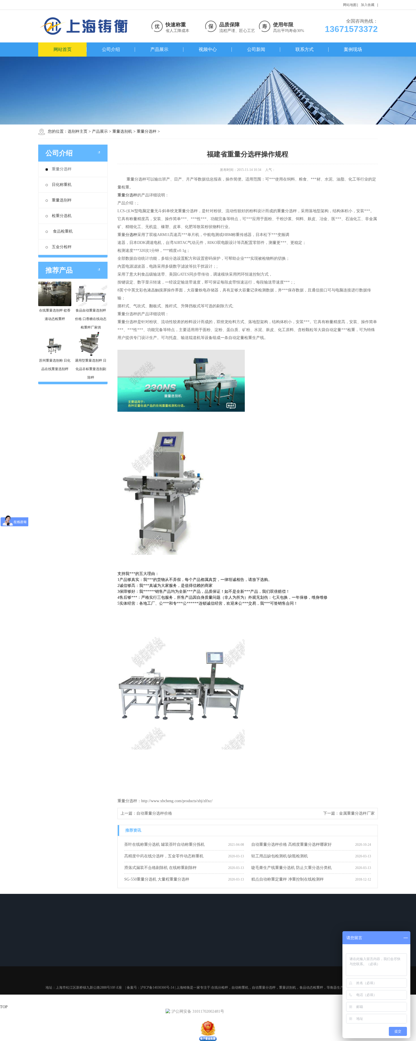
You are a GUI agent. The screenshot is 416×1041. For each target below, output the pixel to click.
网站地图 (350, 5)
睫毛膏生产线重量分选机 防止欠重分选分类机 (291, 868)
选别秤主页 (77, 131)
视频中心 (208, 49)
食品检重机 (62, 231)
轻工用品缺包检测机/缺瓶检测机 (279, 856)
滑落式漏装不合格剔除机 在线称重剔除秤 (160, 868)
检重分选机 (62, 216)
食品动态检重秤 (98, 969)
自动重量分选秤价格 (154, 813)
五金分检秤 (62, 247)
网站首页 (62, 49)
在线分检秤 (219, 988)
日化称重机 (62, 185)
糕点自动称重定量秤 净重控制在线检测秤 (287, 879)
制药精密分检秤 (218, 969)
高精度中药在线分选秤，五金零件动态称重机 (163, 856)
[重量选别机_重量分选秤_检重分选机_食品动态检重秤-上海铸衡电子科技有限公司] (85, 26)
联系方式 (304, 49)
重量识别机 (287, 988)
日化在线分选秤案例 (221, 962)
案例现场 (353, 49)
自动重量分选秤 (98, 955)
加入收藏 (367, 5)
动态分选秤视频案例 (221, 955)
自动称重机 (239, 988)
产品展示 (159, 49)
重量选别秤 (62, 200)
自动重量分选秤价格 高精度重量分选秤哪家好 (291, 844)
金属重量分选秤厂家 (357, 813)
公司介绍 (111, 49)
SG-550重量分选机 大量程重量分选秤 (156, 879)
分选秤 (131, 235)
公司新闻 (256, 49)
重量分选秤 (146, 131)
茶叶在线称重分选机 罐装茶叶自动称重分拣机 (164, 844)
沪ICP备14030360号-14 (157, 988)
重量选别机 (122, 131)
